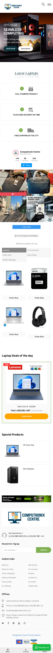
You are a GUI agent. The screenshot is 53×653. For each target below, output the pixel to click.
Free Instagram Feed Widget (27, 236)
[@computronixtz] (15, 152)
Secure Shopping (8, 573)
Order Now (13, 298)
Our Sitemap (6, 586)
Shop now (10, 48)
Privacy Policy (7, 581)
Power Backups (9, 260)
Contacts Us (32, 577)
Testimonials (33, 586)
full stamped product (26, 94)
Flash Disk (7, 255)
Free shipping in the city (26, 136)
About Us (5, 565)
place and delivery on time (26, 115)
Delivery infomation (9, 577)
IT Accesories (33, 250)
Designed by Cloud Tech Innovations (27, 635)
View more (25, 48)
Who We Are (32, 565)
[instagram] (25, 623)
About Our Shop (7, 569)
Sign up (43, 550)
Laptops (6, 250)
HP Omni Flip (28, 445)
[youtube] (19, 623)
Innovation (32, 581)
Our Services (33, 569)
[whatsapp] (13, 623)
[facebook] (8, 623)
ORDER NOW (27, 416)
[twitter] (3, 623)
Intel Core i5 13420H (26, 406)
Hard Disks (32, 255)
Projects (31, 573)
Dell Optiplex (28, 469)
